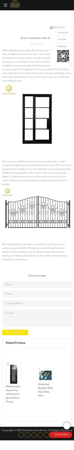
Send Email (62, 32)
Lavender (61, 39)
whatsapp (62, 46)
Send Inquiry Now (15, 332)
